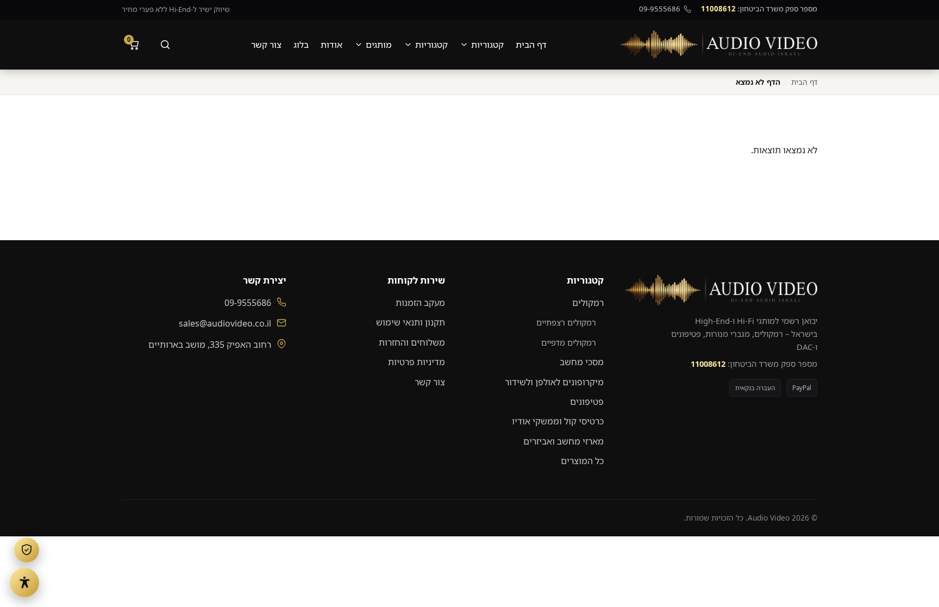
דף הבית (531, 45)
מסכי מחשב (582, 362)
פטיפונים (587, 402)
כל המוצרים (582, 461)
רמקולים (588, 303)
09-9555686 (659, 9)
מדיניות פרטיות (416, 362)
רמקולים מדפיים (568, 342)
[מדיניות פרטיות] (26, 549)
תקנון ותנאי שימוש (410, 322)
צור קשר (266, 45)
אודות (331, 45)
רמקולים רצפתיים (566, 322)
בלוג (301, 45)
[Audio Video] (719, 44)
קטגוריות (487, 45)
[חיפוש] (165, 45)
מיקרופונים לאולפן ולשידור (554, 382)
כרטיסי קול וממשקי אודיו (558, 421)
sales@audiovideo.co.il (225, 323)
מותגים (379, 45)
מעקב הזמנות (420, 303)
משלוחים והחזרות (412, 342)
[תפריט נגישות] (24, 582)
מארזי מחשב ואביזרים (563, 441)
